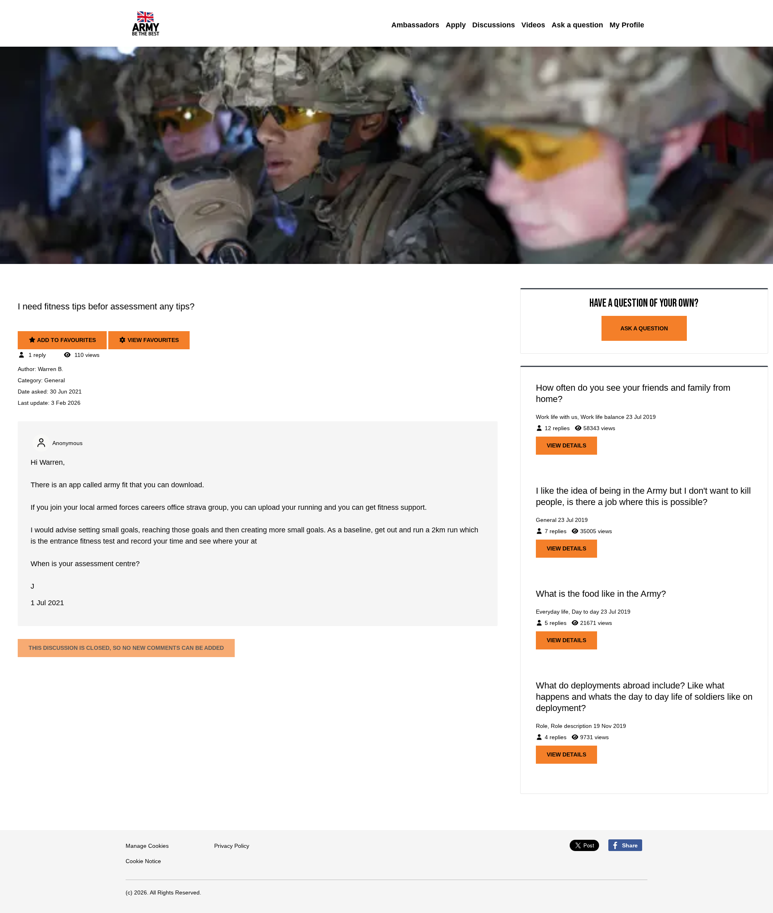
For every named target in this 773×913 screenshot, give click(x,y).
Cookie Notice (143, 861)
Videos (533, 25)
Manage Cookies (147, 846)
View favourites (152, 340)
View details (566, 445)
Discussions (493, 25)
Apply (456, 25)
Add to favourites (66, 340)
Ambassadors (415, 25)
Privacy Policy (231, 846)
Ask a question (577, 25)
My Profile (627, 25)
